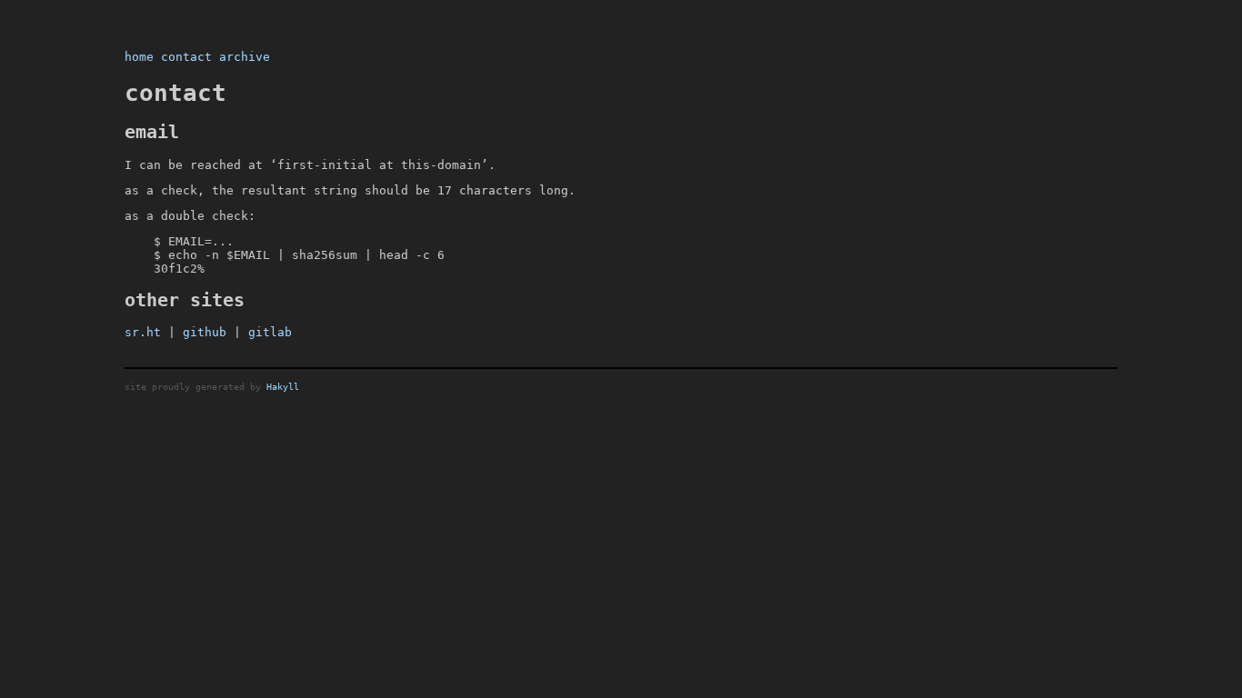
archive (244, 57)
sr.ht (143, 332)
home (139, 57)
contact (186, 57)
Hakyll (282, 386)
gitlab (270, 332)
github (204, 332)
